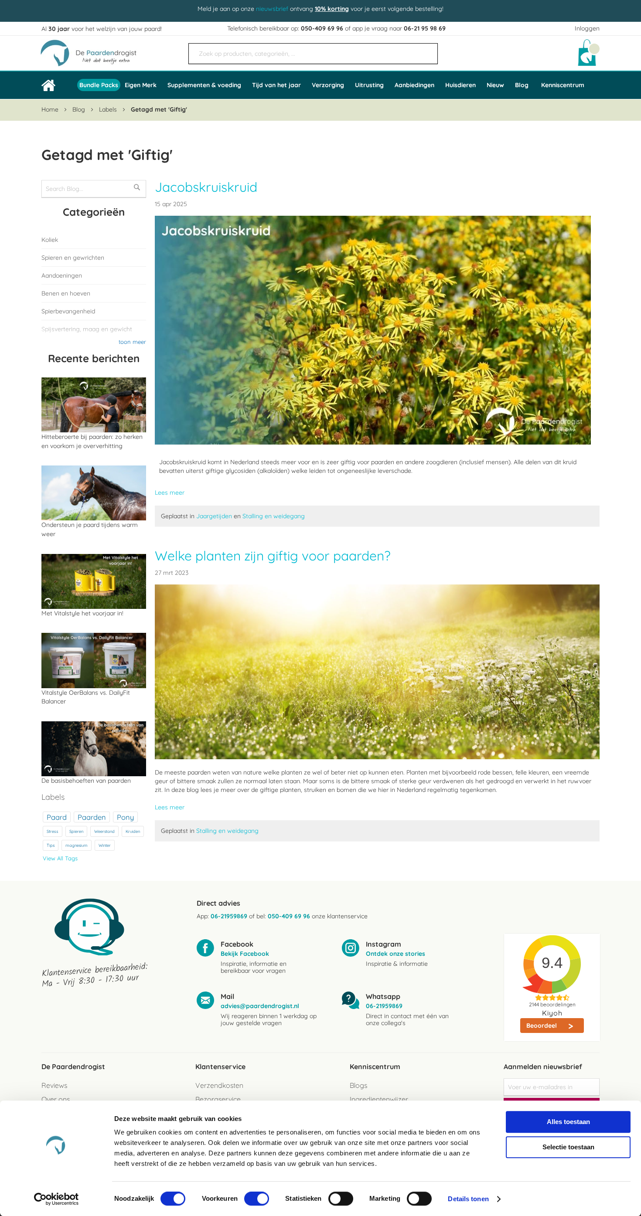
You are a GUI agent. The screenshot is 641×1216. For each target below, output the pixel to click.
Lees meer (169, 492)
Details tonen (468, 1198)
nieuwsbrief (272, 9)
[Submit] (427, 50)
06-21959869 (229, 916)
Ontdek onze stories (395, 954)
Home (50, 109)
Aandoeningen (61, 275)
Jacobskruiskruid (206, 187)
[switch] (256, 1199)
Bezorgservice (218, 1099)
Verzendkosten (219, 1085)
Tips (51, 845)
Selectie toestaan (568, 1147)
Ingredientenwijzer (379, 1099)
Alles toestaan (568, 1121)
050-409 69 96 (322, 28)
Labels (109, 109)
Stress (52, 831)
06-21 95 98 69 (425, 28)
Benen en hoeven (65, 293)
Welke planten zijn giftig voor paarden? (273, 555)
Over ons (55, 1099)
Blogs (358, 1085)
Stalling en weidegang (273, 516)
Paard (57, 817)
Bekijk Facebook (245, 954)
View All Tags (60, 858)
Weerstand (104, 831)
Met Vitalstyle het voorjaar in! (82, 613)
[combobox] (313, 53)
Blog (79, 109)
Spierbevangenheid (68, 311)
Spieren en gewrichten (72, 258)
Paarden (92, 817)
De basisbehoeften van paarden (86, 781)
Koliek (49, 240)
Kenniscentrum (562, 85)
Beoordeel (542, 1025)
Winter (105, 845)
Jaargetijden (215, 516)
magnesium (76, 845)
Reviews (54, 1085)
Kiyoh (552, 1013)
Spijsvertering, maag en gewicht (86, 329)
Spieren (76, 831)
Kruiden (133, 831)
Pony (125, 817)
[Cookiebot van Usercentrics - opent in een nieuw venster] (56, 1199)
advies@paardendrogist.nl (260, 1006)
